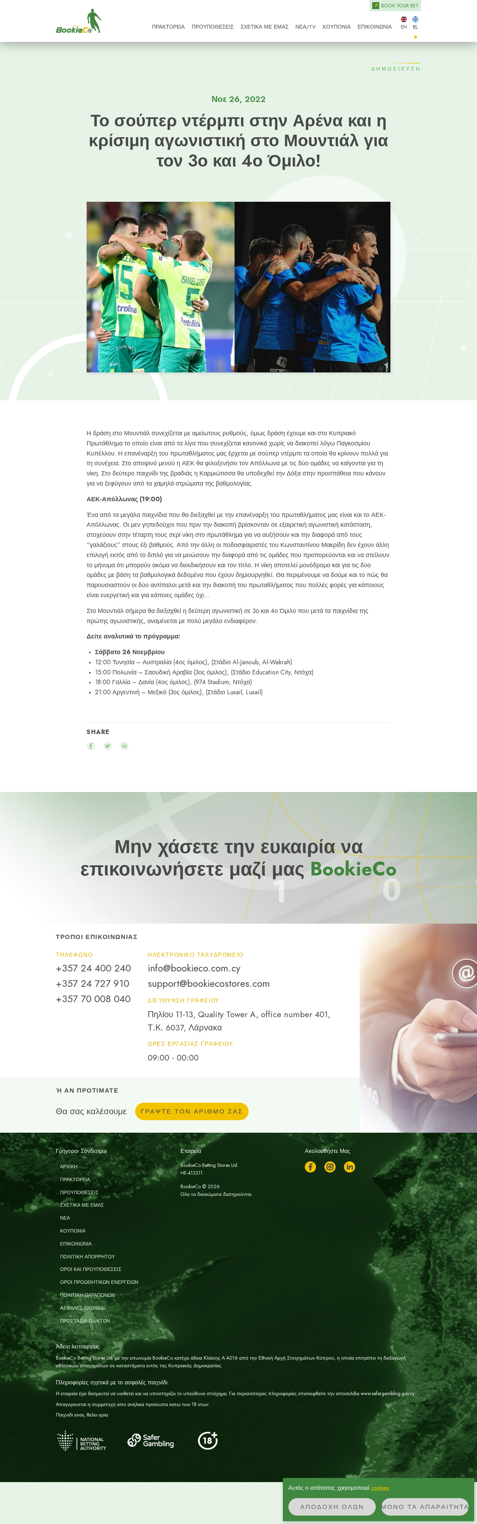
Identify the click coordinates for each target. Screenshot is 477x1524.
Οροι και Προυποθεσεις (91, 1269)
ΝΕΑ (65, 1217)
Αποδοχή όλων (332, 1506)
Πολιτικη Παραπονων (87, 1295)
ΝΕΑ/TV (305, 27)
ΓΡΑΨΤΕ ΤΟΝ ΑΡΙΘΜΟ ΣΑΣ (192, 1111)
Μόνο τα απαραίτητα (425, 1506)
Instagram (330, 1166)
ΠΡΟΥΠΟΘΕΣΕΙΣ (213, 27)
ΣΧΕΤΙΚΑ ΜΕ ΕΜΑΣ (264, 27)
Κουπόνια (337, 27)
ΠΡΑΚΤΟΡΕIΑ (168, 27)
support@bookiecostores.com (209, 984)
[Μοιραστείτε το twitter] (107, 746)
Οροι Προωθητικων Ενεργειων (99, 1282)
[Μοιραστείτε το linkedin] (124, 746)
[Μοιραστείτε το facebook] (91, 746)
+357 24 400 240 (93, 968)
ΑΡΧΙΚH (69, 1166)
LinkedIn (349, 1166)
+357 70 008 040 (93, 999)
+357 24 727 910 (92, 984)
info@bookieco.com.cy (194, 968)
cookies (380, 1488)
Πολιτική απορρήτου (87, 1256)
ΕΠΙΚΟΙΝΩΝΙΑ (375, 27)
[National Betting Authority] (91, 1440)
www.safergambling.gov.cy (387, 1393)
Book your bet (399, 5)
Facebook (310, 1166)
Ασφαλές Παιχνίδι (82, 1307)
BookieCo (78, 21)
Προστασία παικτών (85, 1320)
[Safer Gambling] (161, 1440)
